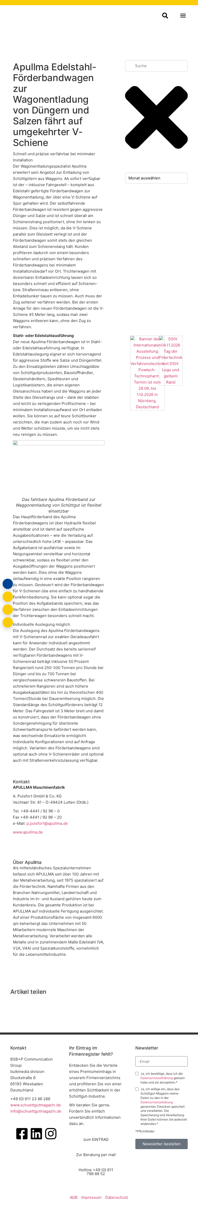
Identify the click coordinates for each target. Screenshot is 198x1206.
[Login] (8, 584)
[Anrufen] (8, 609)
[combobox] (156, 66)
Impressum (91, 1197)
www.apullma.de (28, 832)
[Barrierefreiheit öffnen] (8, 622)
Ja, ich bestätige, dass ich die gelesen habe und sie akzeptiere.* (163, 1078)
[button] (183, 15)
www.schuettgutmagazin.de (35, 1105)
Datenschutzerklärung (157, 1078)
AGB (74, 1197)
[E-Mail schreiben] (8, 597)
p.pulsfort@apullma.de (47, 823)
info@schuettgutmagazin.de (35, 1111)
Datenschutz (116, 1197)
